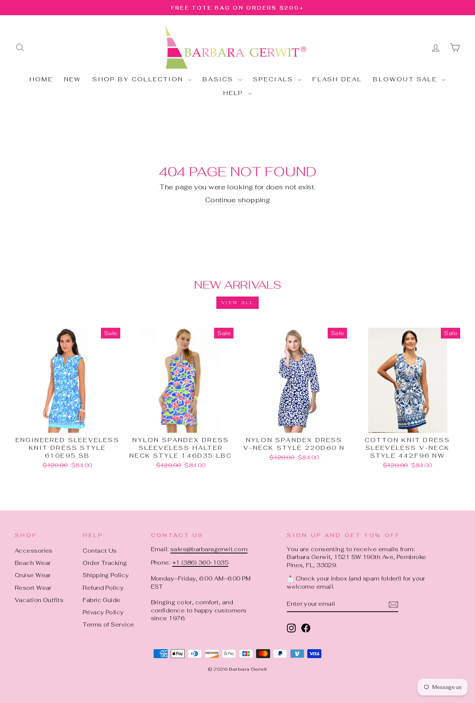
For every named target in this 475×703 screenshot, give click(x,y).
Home (41, 79)
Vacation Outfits (39, 600)
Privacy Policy (103, 612)
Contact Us (100, 550)
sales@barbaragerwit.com (209, 549)
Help (234, 93)
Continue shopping (237, 200)
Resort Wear (33, 587)
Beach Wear (33, 562)
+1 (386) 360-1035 (200, 562)
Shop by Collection (139, 79)
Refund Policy (103, 587)
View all (238, 302)
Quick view (67, 424)
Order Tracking (105, 562)
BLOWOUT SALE (406, 79)
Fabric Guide (101, 600)
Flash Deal (337, 79)
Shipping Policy (106, 575)
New (73, 79)
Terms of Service (108, 624)
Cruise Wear (33, 575)
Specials (274, 79)
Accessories (34, 550)
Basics (219, 79)
